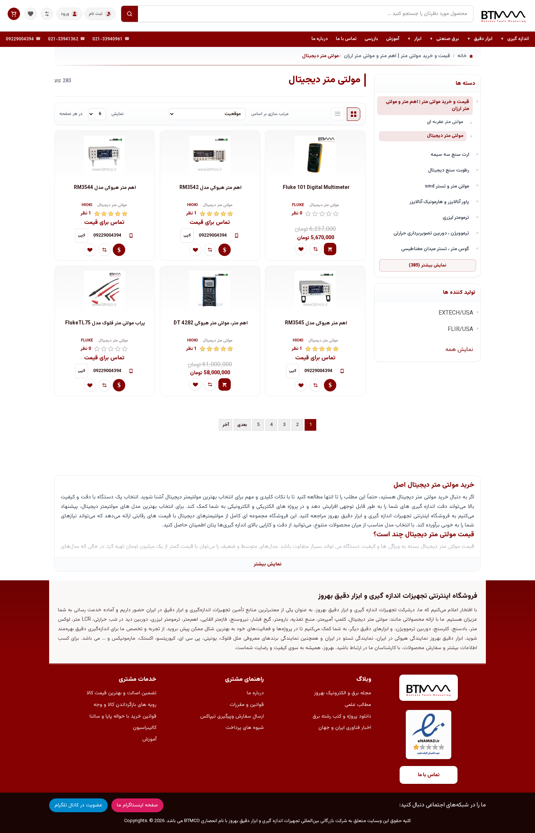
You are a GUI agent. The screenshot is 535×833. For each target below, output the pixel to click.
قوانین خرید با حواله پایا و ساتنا (123, 716)
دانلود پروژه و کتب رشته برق (342, 716)
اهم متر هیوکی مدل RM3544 (105, 188)
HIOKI (192, 205)
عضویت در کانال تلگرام (78, 805)
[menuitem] (514, 39)
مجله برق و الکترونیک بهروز (342, 693)
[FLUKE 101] (315, 156)
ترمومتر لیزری (456, 217)
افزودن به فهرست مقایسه (315, 249)
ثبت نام (96, 13)
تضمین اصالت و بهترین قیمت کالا (121, 693)
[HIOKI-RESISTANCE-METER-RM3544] (104, 156)
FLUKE (298, 205)
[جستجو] (129, 14)
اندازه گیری (514, 39)
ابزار (414, 39)
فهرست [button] (338, 114)
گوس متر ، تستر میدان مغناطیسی (435, 249)
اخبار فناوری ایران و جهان (344, 728)
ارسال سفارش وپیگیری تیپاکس (232, 716)
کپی (187, 235)
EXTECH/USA (456, 313)
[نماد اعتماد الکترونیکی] (428, 734)
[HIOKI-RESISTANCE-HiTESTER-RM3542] (210, 156)
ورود (65, 13)
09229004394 (20, 39)
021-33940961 (107, 39)
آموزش (392, 39)
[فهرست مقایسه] (47, 14)
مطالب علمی (358, 705)
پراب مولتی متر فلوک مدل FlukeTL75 (105, 323)
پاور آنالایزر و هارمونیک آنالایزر (439, 202)
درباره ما (320, 39)
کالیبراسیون (144, 728)
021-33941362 (63, 39)
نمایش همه (459, 349)
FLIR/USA (460, 329)
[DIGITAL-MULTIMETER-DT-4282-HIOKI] (210, 291)
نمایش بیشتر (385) (427, 265)
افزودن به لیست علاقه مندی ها (301, 249)
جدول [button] (354, 114)
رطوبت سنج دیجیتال (448, 170)
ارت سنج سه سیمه (450, 154)
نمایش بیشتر (267, 564)
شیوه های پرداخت (245, 728)
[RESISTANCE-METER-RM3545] (315, 291)
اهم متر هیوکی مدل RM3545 (316, 323)
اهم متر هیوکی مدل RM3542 (210, 188)
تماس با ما (346, 39)
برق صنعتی (444, 39)
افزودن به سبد (330, 249)
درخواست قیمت (224, 250)
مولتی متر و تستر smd (447, 186)
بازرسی (371, 39)
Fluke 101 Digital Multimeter (316, 188)
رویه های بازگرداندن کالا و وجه (125, 705)
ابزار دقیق (479, 39)
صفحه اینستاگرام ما (137, 805)
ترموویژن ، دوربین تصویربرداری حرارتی (431, 233)
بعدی (242, 425)
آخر (225, 425)
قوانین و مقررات (247, 705)
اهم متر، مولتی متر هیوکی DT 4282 (211, 323)
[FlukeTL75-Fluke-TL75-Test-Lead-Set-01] (104, 291)
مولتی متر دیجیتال (445, 135)
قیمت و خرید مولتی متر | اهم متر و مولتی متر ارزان (427, 105)
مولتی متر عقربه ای (445, 122)
